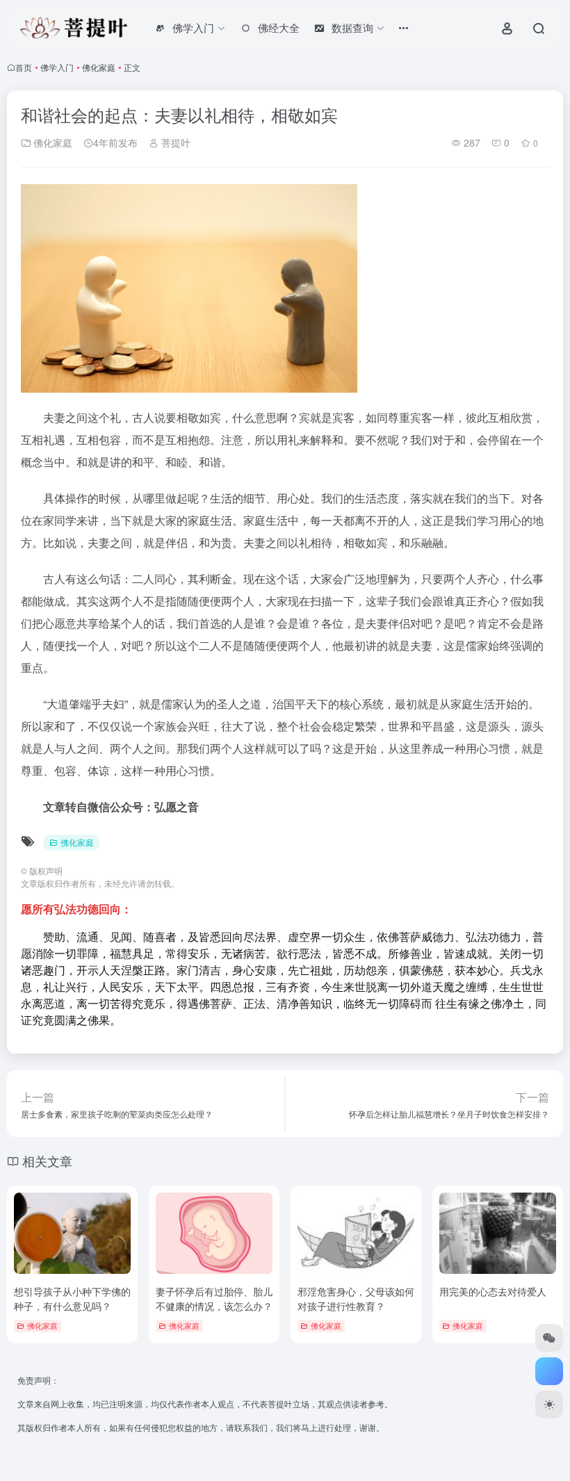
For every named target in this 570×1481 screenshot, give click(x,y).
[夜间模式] (549, 1404)
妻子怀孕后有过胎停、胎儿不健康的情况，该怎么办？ (214, 1298)
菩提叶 (174, 142)
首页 (23, 67)
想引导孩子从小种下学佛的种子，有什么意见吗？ (72, 1298)
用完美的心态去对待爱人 (492, 1291)
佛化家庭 (98, 67)
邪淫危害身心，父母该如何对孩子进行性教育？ (356, 1298)
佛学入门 (57, 67)
